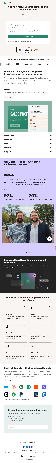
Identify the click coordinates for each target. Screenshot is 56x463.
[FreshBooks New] (44, 394)
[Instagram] (31, 456)
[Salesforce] (6, 387)
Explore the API (24, 399)
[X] (28, 456)
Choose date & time (28, 36)
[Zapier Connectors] (36, 387)
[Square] (6, 394)
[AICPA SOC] (27, 447)
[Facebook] (25, 456)
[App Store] (33, 442)
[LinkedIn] (22, 456)
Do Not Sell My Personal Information (38, 452)
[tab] (26, 252)
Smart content (8, 97)
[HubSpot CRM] (14, 387)
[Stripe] (44, 387)
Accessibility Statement (25, 452)
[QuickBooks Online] (14, 394)
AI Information (48, 452)
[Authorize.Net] (36, 394)
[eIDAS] (32, 447)
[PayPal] (21, 394)
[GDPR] (29, 447)
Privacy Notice (8, 452)
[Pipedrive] (21, 387)
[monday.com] (29, 387)
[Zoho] (29, 394)
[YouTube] (34, 456)
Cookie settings (17, 452)
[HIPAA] (24, 447)
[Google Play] (23, 442)
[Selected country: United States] (30, 31)
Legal (12, 452)
